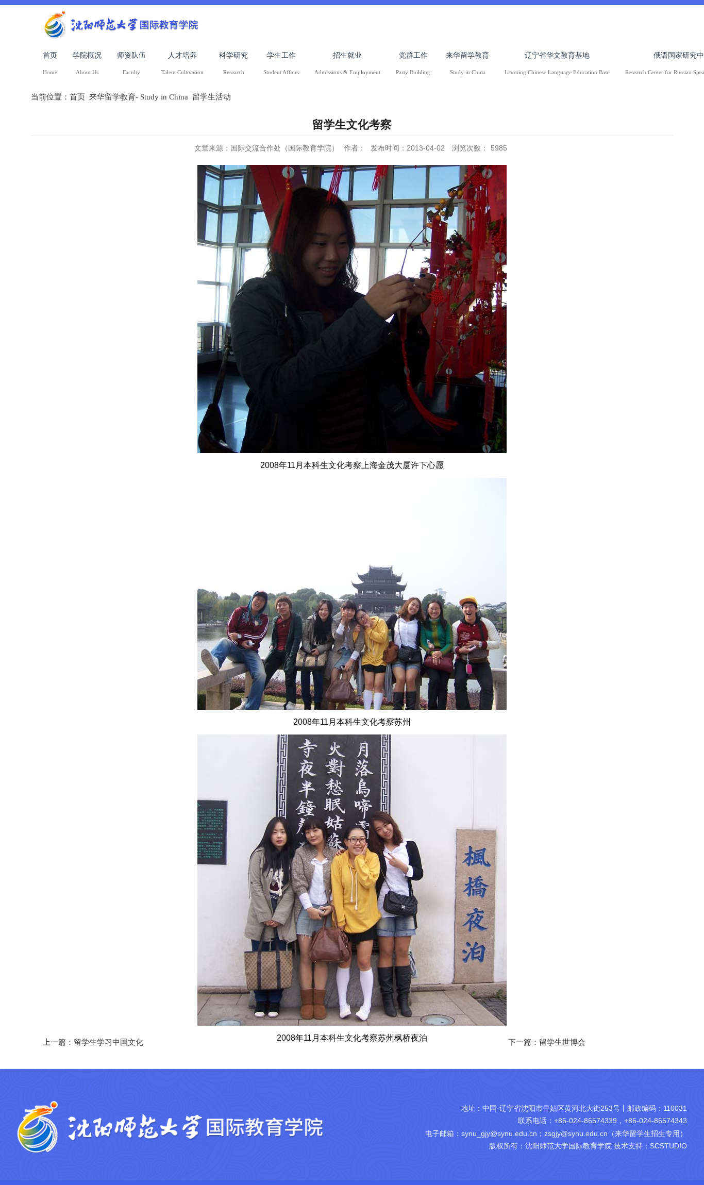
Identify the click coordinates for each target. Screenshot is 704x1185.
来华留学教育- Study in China (138, 97)
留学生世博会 (562, 1042)
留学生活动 (211, 97)
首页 (77, 97)
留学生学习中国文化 (108, 1042)
